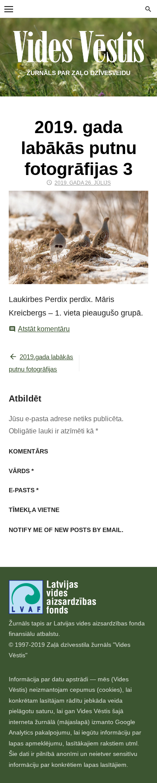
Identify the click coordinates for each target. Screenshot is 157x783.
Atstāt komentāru (44, 329)
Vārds (21, 470)
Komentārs (28, 451)
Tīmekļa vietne (34, 509)
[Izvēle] (8, 8)
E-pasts (23, 490)
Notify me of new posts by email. (66, 529)
